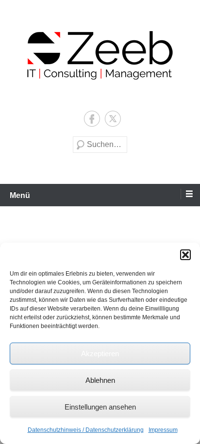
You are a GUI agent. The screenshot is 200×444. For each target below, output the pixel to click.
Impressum (163, 430)
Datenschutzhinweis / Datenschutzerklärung (86, 430)
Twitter (113, 119)
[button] (185, 255)
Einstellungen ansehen (100, 407)
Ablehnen (100, 380)
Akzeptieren (100, 353)
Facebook (92, 119)
